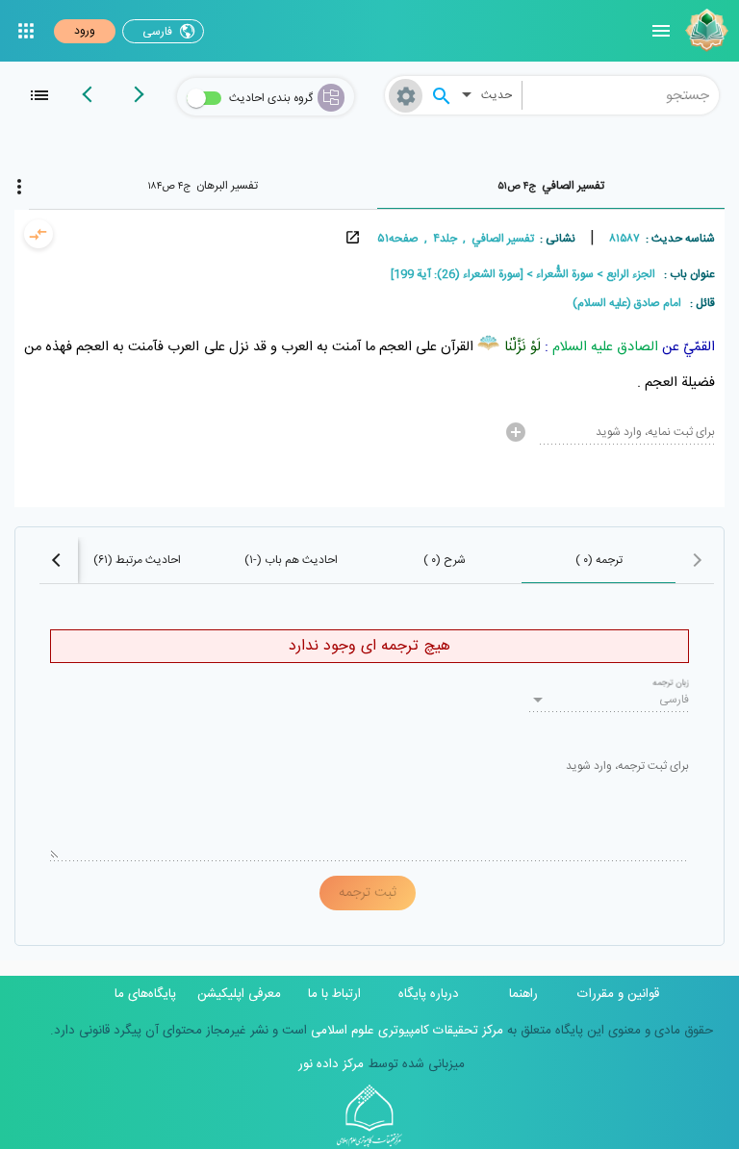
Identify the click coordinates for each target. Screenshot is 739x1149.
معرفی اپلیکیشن (239, 994)
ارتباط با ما (334, 994)
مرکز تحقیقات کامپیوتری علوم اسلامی (405, 1030)
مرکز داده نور (331, 1064)
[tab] (551, 186)
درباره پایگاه (428, 994)
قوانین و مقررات (618, 994)
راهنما (523, 994)
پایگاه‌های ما (145, 994)
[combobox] (621, 95)
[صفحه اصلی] (704, 31)
